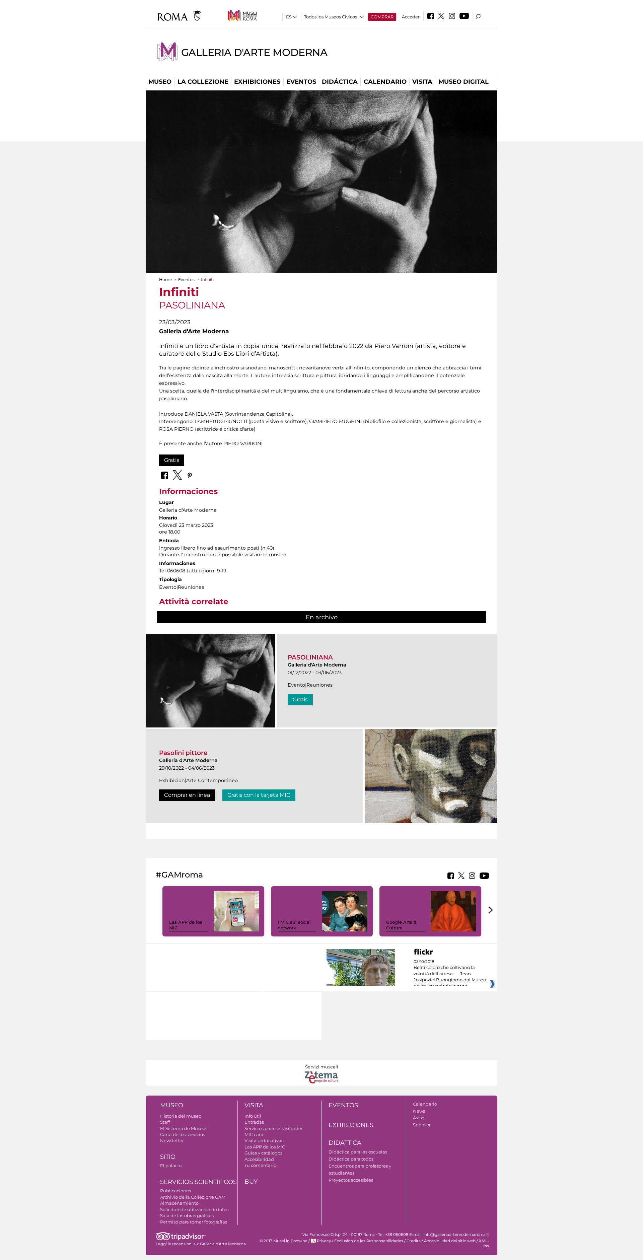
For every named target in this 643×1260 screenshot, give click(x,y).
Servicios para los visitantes (273, 1128)
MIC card (254, 1134)
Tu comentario (260, 1165)
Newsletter (172, 1140)
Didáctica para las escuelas (358, 1151)
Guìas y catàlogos (263, 1153)
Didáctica (340, 81)
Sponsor (422, 1124)
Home (165, 279)
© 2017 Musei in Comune (283, 1241)
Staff (165, 1122)
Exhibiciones (257, 81)
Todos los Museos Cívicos (330, 16)
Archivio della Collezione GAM (192, 1197)
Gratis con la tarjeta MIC (258, 795)
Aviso (418, 1117)
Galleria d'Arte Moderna (254, 52)
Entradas (254, 1122)
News (419, 1111)
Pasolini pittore (183, 753)
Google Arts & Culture (401, 924)
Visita (422, 81)
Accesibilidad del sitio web (450, 1241)
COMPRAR (382, 16)
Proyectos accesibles (351, 1180)
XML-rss (484, 1243)
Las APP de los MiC (264, 1146)
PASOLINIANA (310, 657)
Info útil (252, 1116)
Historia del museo (180, 1116)
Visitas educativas (263, 1140)
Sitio (167, 1157)
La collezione (202, 81)
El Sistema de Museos (183, 1128)
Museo (159, 81)
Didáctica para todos (351, 1159)
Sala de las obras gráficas (187, 1215)
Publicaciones (175, 1190)
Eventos (301, 81)
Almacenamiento (179, 1203)
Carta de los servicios (182, 1134)
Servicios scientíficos (198, 1182)
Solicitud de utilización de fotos (194, 1209)
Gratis (171, 460)
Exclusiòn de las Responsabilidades (368, 1241)
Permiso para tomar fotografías (193, 1221)
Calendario (385, 81)
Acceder (411, 16)
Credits (414, 1241)
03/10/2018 (450, 974)
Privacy (324, 1241)
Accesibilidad (259, 1159)
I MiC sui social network (294, 924)
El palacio (171, 1165)
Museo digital (463, 81)
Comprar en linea (187, 795)
